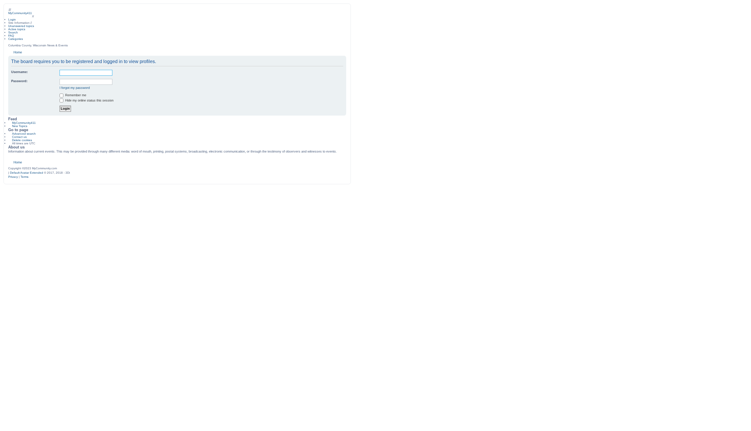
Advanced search (24, 133)
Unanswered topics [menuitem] (21, 26)
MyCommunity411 (20, 13)
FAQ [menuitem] (11, 35)
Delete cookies (22, 140)
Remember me (75, 95)
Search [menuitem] (13, 32)
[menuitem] (13, 177)
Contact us (19, 136)
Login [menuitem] (12, 19)
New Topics (19, 126)
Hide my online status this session (89, 100)
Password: (19, 81)
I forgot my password (75, 87)
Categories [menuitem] (15, 38)
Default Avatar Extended (26, 172)
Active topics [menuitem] (16, 29)
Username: (19, 72)
